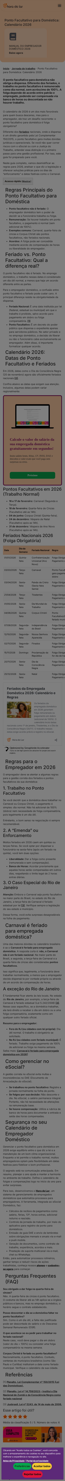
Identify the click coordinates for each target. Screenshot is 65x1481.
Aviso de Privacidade (13, 1460)
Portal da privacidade (37, 1460)
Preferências (22, 1466)
